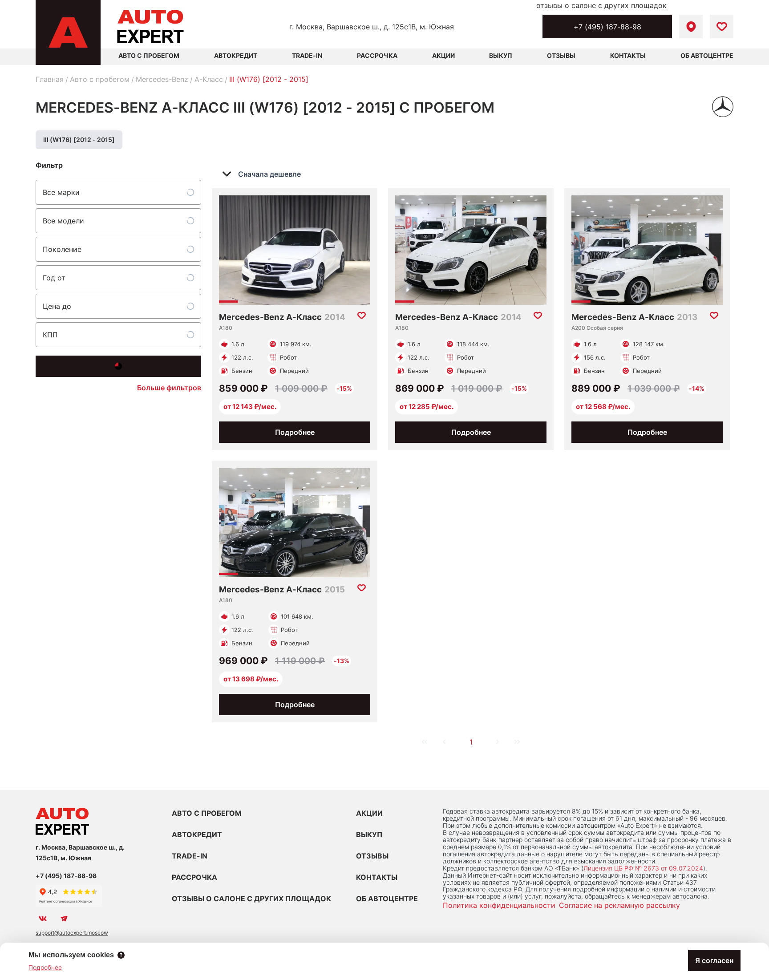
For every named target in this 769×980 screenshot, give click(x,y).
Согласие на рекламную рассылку (619, 905)
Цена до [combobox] (57, 306)
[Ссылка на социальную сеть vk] (43, 918)
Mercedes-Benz (162, 79)
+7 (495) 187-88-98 (607, 26)
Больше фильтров (169, 387)
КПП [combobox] (50, 334)
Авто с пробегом (100, 79)
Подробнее (295, 432)
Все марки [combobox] (61, 192)
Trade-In (307, 55)
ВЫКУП (369, 834)
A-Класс (208, 79)
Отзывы (561, 55)
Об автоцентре (706, 55)
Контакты (628, 55)
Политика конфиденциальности (499, 905)
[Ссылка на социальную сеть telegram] (64, 918)
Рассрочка (377, 55)
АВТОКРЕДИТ (197, 834)
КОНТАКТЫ (376, 877)
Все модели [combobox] (63, 220)
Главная (50, 79)
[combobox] (268, 174)
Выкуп (500, 55)
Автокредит (235, 55)
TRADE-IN (189, 855)
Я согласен (714, 960)
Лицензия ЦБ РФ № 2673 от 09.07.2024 (643, 868)
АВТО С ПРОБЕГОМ (148, 55)
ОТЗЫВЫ (372, 855)
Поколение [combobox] (62, 249)
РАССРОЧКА (194, 877)
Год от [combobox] (54, 277)
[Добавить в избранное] (361, 315)
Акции (443, 55)
